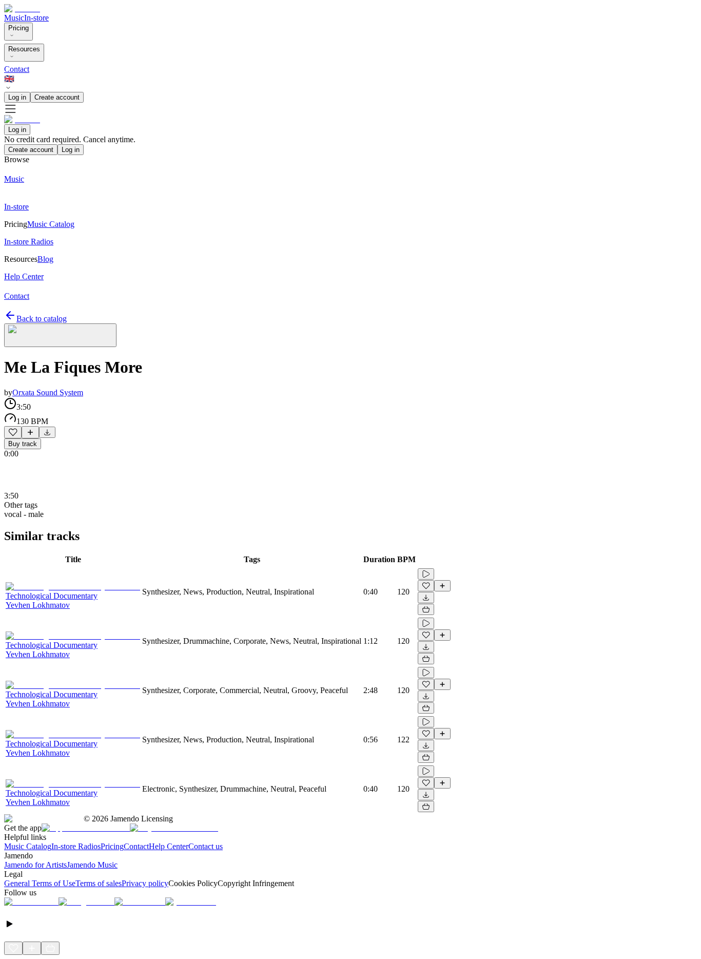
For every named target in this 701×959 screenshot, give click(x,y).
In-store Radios (76, 846)
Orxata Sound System (47, 392)
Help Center (168, 846)
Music (14, 17)
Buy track (22, 444)
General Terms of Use (39, 883)
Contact (16, 69)
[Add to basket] (426, 609)
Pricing (18, 28)
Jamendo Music (92, 864)
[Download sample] (47, 432)
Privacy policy (145, 883)
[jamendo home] (22, 8)
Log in (17, 97)
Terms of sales (98, 883)
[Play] (60, 335)
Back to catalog (41, 318)
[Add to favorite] (13, 432)
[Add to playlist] (30, 432)
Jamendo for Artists (35, 864)
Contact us (205, 846)
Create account (57, 97)
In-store (36, 17)
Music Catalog (27, 846)
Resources (24, 49)
